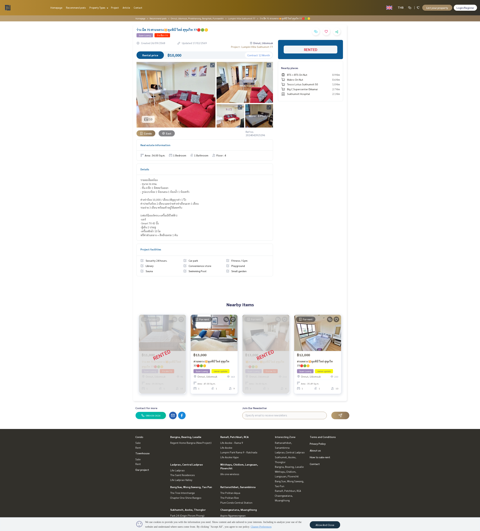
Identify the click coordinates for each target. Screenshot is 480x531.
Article (126, 7)
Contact (138, 7)
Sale (138, 442)
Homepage (56, 7)
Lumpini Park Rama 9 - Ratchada (238, 452)
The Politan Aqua (230, 492)
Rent (138, 447)
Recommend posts (76, 7)
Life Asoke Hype (229, 457)
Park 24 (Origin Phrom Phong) (187, 515)
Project (115, 7)
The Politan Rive (229, 497)
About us (315, 450)
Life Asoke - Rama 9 (231, 442)
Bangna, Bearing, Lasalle (185, 437)
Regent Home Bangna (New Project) (191, 442)
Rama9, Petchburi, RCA (234, 437)
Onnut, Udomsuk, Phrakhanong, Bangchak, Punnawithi (197, 18)
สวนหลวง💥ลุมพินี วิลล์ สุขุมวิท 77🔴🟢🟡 (211, 363)
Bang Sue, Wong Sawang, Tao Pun (191, 487)
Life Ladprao (177, 470)
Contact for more (146, 408)
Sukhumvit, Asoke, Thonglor (188, 509)
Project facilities (150, 249)
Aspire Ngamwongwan (233, 515)
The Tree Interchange (182, 492)
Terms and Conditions (323, 437)
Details (144, 169)
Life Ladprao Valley (181, 479)
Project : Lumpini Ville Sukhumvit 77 (252, 46)
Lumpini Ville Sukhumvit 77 (241, 18)
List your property (437, 7)
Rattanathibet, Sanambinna (238, 487)
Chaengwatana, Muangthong (238, 509)
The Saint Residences (182, 475)
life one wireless (229, 474)
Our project (142, 469)
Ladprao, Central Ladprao (186, 464)
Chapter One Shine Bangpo (185, 497)
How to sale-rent (320, 457)
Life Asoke (226, 447)
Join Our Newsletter (254, 408)
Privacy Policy (318, 443)
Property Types (97, 7)
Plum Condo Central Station (236, 502)
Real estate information (155, 145)
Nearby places (289, 68)
